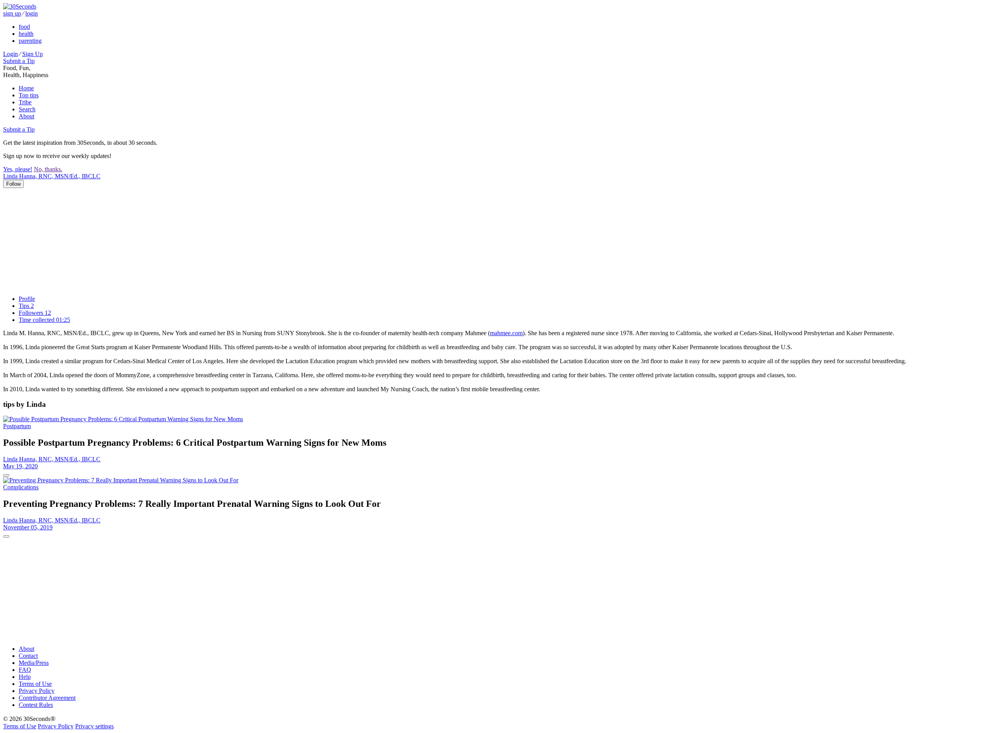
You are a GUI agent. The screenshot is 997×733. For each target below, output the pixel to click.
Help (25, 676)
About (26, 116)
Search (27, 109)
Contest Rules (36, 704)
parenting (30, 40)
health (26, 33)
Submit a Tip (19, 61)
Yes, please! (17, 169)
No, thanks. (48, 169)
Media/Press (34, 662)
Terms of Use (35, 683)
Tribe (25, 102)
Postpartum (17, 426)
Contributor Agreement (47, 697)
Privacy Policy (37, 690)
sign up (12, 13)
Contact (28, 655)
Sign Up (32, 54)
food (24, 26)
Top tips (29, 95)
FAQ (25, 669)
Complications (21, 487)
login (31, 13)
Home (26, 88)
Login (10, 54)
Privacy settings (94, 726)
